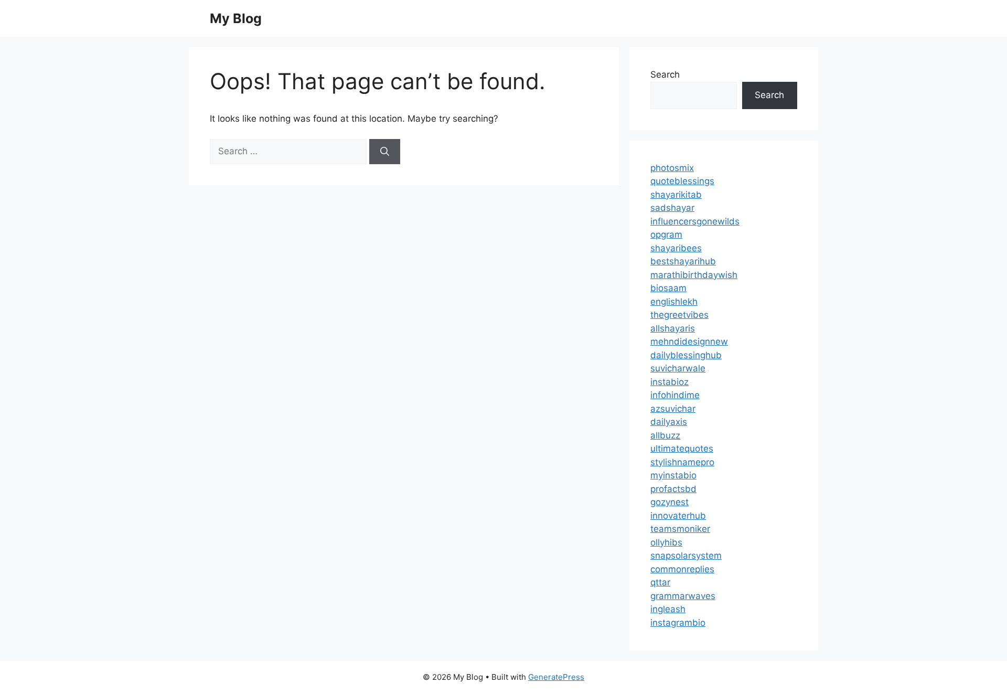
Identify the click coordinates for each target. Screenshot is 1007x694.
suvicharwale (677, 368)
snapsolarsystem (686, 555)
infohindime (675, 395)
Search (665, 74)
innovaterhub (678, 515)
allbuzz (665, 435)
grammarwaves (682, 596)
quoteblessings (682, 181)
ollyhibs (666, 542)
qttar (660, 582)
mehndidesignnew (689, 341)
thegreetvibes (679, 314)
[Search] (384, 151)
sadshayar (672, 207)
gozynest (669, 502)
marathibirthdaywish (693, 275)
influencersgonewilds (695, 221)
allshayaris (672, 328)
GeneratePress (556, 677)
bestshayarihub (683, 261)
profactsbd (673, 489)
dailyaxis (668, 422)
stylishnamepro (682, 462)
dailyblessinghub (686, 355)
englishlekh (674, 301)
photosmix (672, 168)
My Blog (236, 18)
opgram (666, 234)
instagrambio (677, 622)
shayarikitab (676, 194)
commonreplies (682, 569)
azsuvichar (672, 408)
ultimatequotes (681, 448)
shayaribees (676, 248)
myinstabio (673, 475)
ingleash (667, 609)
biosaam (668, 288)
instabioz (669, 382)
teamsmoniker (680, 529)
